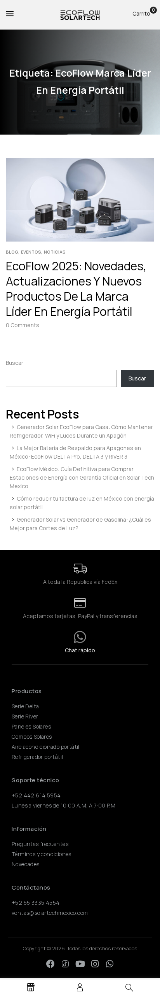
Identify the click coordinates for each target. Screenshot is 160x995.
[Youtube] (80, 963)
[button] (141, 13)
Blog (12, 252)
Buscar (14, 362)
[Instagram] (94, 963)
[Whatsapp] (109, 963)
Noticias (55, 252)
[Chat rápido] (80, 637)
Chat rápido (80, 650)
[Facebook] (50, 963)
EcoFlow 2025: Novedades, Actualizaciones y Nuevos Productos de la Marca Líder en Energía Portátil (76, 288)
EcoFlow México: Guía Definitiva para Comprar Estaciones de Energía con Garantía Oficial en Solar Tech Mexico (82, 477)
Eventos (31, 252)
